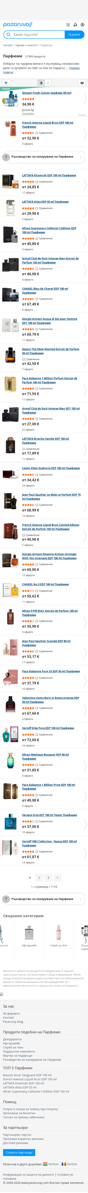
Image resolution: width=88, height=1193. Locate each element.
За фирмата (11, 1013)
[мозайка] (47, 83)
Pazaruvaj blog (13, 1022)
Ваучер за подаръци (17, 1055)
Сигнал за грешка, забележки (23, 1117)
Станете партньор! (19, 1152)
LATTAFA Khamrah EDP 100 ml (23, 1083)
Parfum (72, 1164)
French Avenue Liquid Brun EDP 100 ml (30, 1079)
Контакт (8, 1017)
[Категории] (68, 24)
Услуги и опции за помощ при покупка (30, 1109)
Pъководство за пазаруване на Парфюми (42, 156)
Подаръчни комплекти (19, 1051)
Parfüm (54, 1164)
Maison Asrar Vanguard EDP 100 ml (27, 1075)
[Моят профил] (82, 24)
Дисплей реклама (15, 1143)
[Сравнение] (75, 24)
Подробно (28, 113)
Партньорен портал (17, 1135)
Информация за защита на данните (28, 1174)
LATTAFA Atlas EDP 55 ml (19, 1087)
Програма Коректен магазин (23, 1139)
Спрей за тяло (58, 945)
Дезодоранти (12, 1039)
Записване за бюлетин (19, 1113)
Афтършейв (29, 945)
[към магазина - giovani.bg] (11, 99)
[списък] (41, 83)
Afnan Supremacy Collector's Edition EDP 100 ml (36, 1091)
